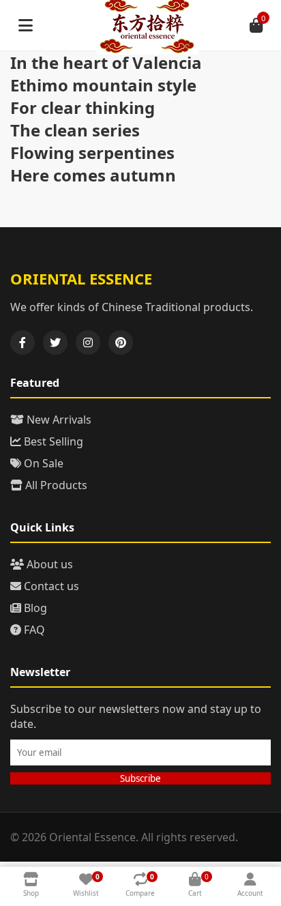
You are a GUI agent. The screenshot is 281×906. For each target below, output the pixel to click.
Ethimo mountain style (103, 85)
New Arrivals (57, 419)
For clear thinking (82, 107)
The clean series (75, 130)
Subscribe (140, 778)
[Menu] (25, 25)
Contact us (50, 586)
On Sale (42, 463)
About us (48, 564)
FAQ (33, 629)
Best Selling (52, 441)
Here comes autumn (93, 175)
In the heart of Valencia (106, 62)
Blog (34, 607)
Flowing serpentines (92, 152)
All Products (55, 485)
